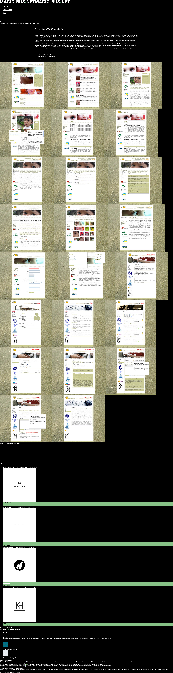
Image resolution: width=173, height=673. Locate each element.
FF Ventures (6, 649)
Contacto (6, 13)
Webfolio (6, 6)
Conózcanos (7, 10)
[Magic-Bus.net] (35, 3)
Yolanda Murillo (6, 658)
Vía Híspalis (10, 628)
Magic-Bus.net (17, 23)
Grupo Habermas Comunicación (65, 35)
